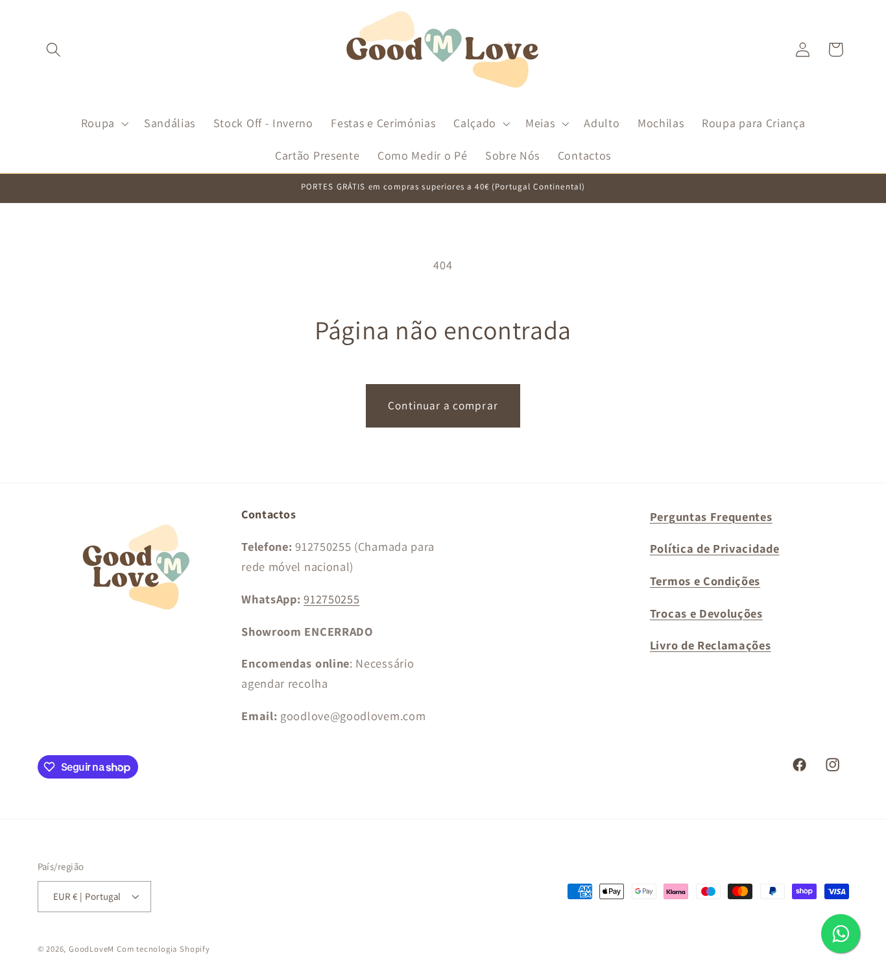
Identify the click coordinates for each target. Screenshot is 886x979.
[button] (54, 49)
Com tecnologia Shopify (163, 948)
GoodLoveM (91, 948)
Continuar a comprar (443, 405)
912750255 (331, 599)
